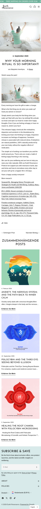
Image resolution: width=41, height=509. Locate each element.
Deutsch (4, 493)
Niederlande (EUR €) (22, 492)
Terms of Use (26, 473)
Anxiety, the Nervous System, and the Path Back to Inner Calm (19, 295)
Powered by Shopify (27, 504)
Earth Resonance (13, 504)
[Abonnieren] (36, 467)
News (31, 69)
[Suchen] (31, 7)
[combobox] (34, 507)
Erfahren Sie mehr (8, 309)
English (33, 507)
